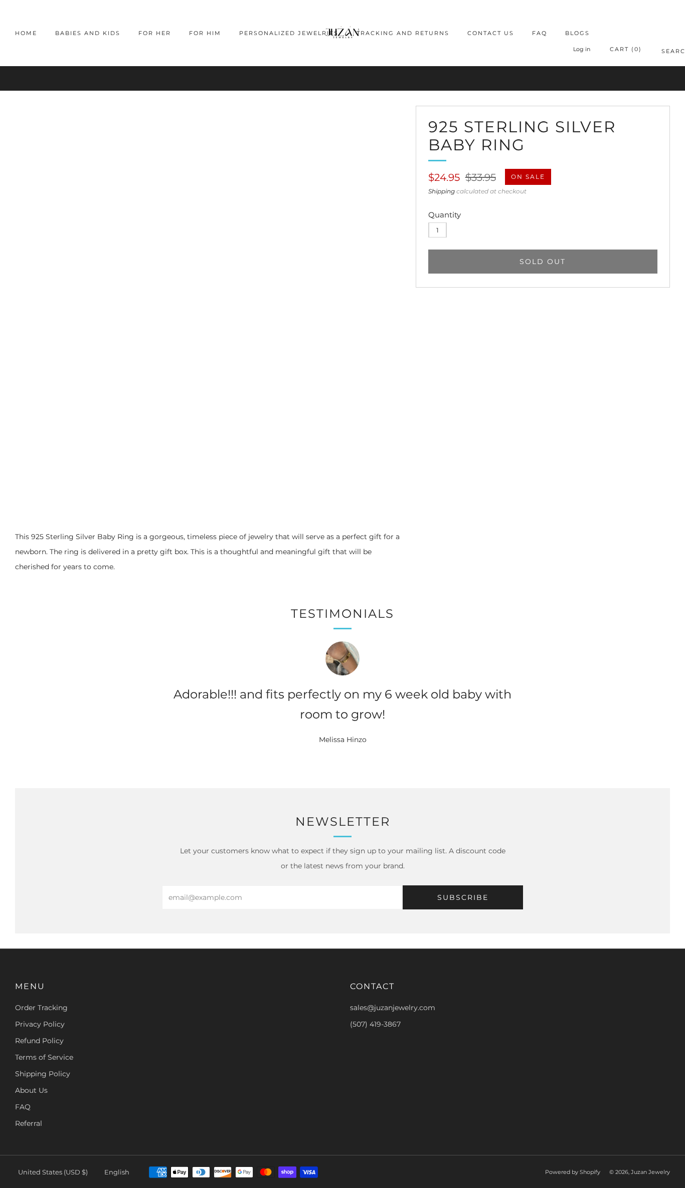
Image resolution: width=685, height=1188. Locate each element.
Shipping (441, 191)
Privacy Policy (40, 1024)
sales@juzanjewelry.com (392, 1007)
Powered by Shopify (572, 1171)
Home (26, 33)
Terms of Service (44, 1057)
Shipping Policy (42, 1073)
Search (665, 53)
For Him (205, 33)
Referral (28, 1123)
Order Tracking (41, 1007)
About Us (31, 1090)
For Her (154, 33)
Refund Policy (39, 1040)
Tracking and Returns (403, 33)
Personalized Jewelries (288, 33)
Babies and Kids (87, 33)
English (116, 1172)
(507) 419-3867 (375, 1024)
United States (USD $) (53, 1172)
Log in (581, 49)
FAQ (539, 33)
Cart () (626, 49)
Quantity (444, 214)
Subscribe (462, 897)
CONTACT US (490, 33)
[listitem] (342, 78)
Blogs (577, 33)
